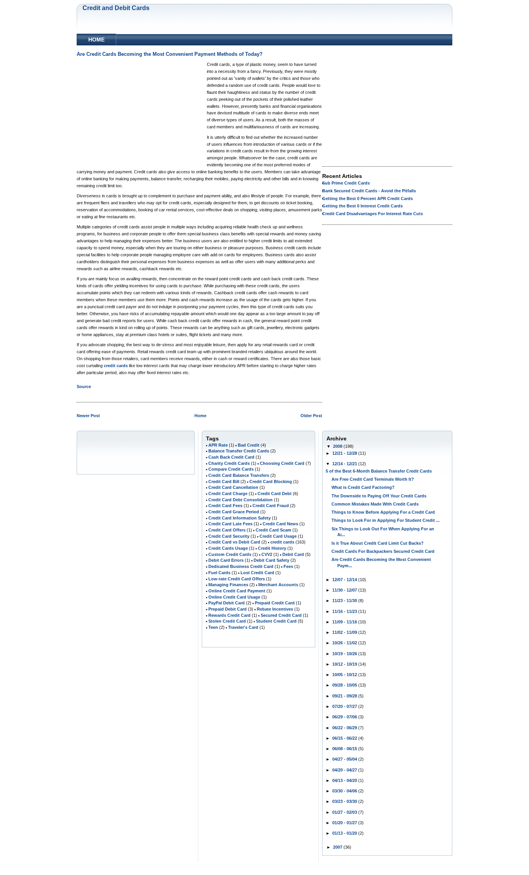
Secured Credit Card (281, 615)
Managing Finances (228, 584)
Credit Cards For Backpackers (361, 551)
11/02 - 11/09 (345, 632)
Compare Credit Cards (231, 469)
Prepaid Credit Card (275, 603)
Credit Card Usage (278, 536)
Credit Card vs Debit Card (234, 542)
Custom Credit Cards (229, 554)
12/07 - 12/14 (345, 579)
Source (84, 386)
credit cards (116, 365)
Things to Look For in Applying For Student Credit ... (385, 520)
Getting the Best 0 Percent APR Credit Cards (367, 198)
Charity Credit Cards (229, 463)
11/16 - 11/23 (345, 611)
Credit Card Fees (225, 505)
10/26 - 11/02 (345, 642)
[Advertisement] (142, 112)
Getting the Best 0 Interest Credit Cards (362, 206)
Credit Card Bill (223, 481)
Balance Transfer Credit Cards (238, 451)
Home (96, 39)
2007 (338, 847)
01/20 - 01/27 (345, 822)
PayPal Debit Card (226, 603)
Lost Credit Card (257, 572)
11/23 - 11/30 (345, 600)
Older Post (311, 415)
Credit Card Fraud (270, 505)
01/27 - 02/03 (345, 812)
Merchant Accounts (278, 584)
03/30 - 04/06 (345, 791)
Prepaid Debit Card (227, 609)
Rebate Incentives (275, 609)
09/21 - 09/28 (345, 696)
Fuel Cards (219, 572)
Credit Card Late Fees (230, 523)
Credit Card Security (228, 536)
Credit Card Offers (227, 530)
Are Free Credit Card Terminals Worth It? (372, 479)
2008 (338, 446)
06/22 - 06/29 (345, 727)
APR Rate (218, 445)
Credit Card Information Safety (239, 518)
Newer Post (88, 415)
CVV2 (266, 554)
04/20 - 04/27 (345, 770)
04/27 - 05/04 (345, 759)
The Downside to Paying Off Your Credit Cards (378, 496)
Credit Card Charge (227, 493)
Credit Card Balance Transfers (238, 475)
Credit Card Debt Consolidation (240, 499)
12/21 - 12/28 (345, 453)
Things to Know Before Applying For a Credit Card (383, 512)
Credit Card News (280, 523)
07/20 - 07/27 (345, 706)
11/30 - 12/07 (345, 590)
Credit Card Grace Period (233, 511)
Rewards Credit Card (229, 615)
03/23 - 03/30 (345, 801)
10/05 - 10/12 (345, 674)
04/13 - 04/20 (345, 780)
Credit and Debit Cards (115, 7)
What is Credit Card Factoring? (363, 487)
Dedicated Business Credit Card (240, 566)
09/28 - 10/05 (345, 685)
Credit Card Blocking (270, 481)
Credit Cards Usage (228, 548)
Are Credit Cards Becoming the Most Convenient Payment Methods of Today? (170, 54)
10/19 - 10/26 (345, 653)
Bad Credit (248, 445)
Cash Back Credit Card (231, 457)
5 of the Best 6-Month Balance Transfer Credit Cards (379, 471)
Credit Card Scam (273, 530)
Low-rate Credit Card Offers (236, 578)
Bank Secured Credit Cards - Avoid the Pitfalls (369, 190)
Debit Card (293, 554)
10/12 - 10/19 (345, 664)
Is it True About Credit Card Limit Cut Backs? (377, 543)
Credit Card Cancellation (233, 487)
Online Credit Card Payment (236, 591)
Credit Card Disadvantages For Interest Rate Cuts (372, 213)
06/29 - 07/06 (345, 716)
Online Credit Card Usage (234, 597)
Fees (288, 566)
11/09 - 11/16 (345, 622)
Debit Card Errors (226, 560)
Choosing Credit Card (282, 463)
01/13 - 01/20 (345, 833)
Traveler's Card (243, 627)
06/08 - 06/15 (345, 748)
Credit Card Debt (275, 493)
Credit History (272, 548)
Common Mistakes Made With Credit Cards (375, 504)
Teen (213, 627)
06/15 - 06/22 (345, 738)
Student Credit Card (276, 621)
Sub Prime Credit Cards (346, 183)
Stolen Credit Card (227, 621)
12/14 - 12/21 (345, 463)
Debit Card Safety (271, 560)
